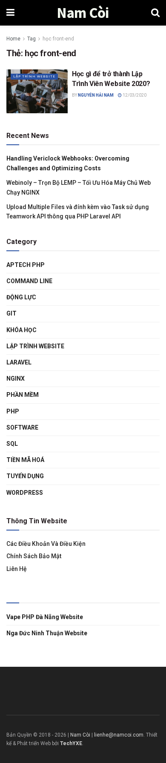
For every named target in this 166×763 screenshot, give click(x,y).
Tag (31, 39)
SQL (12, 443)
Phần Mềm (22, 394)
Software (22, 427)
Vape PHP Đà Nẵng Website (44, 617)
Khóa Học (21, 330)
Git (11, 313)
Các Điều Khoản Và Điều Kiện (46, 543)
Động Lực (21, 297)
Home (13, 39)
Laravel (18, 362)
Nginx (15, 378)
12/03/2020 (134, 95)
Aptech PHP (25, 264)
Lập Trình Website (34, 76)
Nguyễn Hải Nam (96, 95)
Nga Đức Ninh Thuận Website (46, 633)
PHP (12, 411)
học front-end (58, 39)
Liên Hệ (16, 568)
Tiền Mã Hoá (25, 459)
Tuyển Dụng (25, 476)
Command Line (29, 281)
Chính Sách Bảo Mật (33, 556)
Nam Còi (83, 13)
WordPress (24, 492)
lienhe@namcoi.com (118, 735)
